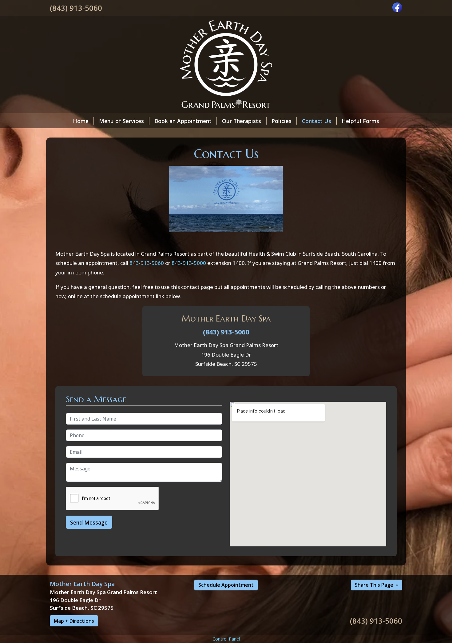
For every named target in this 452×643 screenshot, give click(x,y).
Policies (281, 121)
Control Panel (226, 639)
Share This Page (375, 584)
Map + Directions (74, 620)
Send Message (89, 522)
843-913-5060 (146, 262)
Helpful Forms (360, 121)
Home (81, 121)
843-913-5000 (189, 262)
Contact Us (316, 121)
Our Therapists (241, 121)
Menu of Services (121, 121)
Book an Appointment (183, 121)
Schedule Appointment (226, 584)
